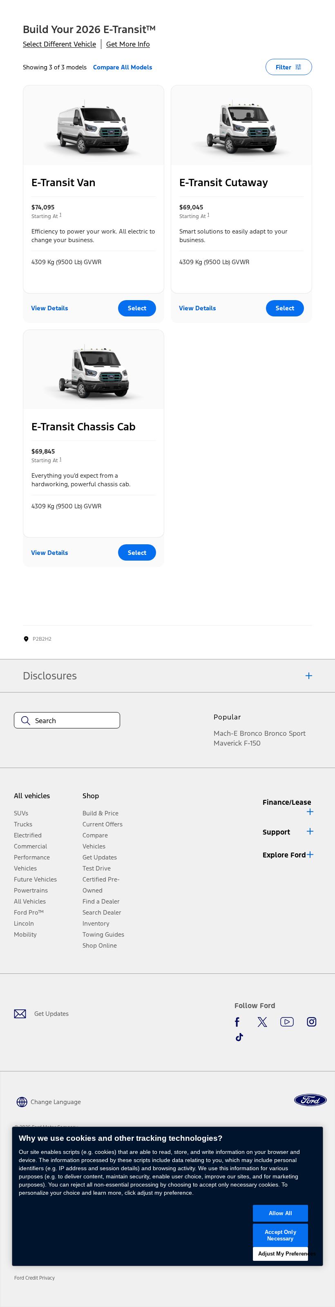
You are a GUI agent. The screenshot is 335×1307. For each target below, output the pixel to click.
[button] (289, 805)
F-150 (252, 743)
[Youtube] (287, 1022)
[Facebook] (239, 1022)
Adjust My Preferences (283, 1254)
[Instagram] (312, 1022)
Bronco (251, 733)
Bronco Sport (285, 733)
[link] (37, 1278)
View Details (49, 308)
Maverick (228, 743)
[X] (262, 1022)
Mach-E (226, 733)
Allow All (280, 1213)
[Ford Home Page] (310, 1100)
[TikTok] (239, 1037)
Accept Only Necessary (280, 1235)
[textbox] (67, 721)
